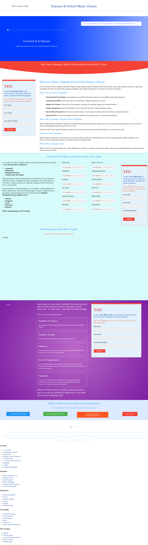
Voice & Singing (8, 499)
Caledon (6, 465)
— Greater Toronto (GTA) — (12, 461)
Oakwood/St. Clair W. (10, 452)
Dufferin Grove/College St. (12, 456)
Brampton (6, 463)
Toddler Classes (8, 478)
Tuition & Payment (9, 514)
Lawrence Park (8, 458)
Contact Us (6, 522)
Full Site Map (7, 542)
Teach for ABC (8, 535)
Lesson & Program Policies (12, 537)
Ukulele (5, 503)
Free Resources (8, 516)
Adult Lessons (7, 480)
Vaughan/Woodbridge (10, 467)
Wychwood (7, 454)
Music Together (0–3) (10, 476)
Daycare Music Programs (11, 484)
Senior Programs (8, 482)
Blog (4, 520)
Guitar (5, 497)
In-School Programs (9, 486)
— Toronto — (7, 450)
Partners (5, 533)
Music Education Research (12, 524)
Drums (5, 501)
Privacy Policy (8, 539)
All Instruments (8, 505)
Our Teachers (7, 518)
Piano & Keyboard (9, 495)
